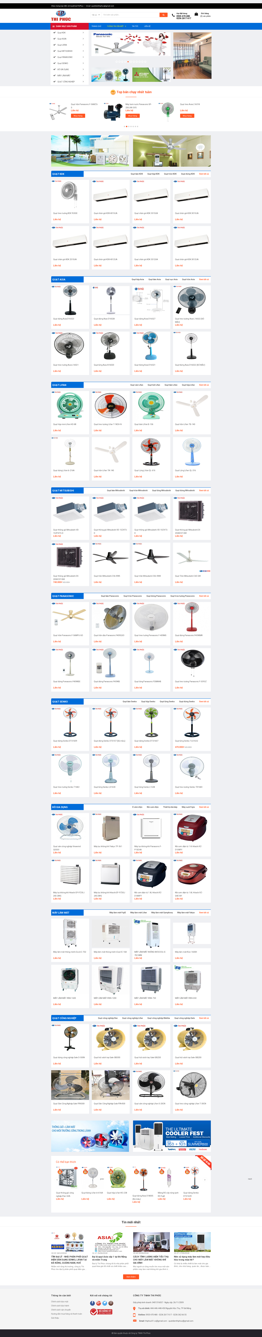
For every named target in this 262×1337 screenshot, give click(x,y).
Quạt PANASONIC (63, 596)
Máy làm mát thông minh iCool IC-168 (110, 952)
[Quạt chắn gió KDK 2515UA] (70, 241)
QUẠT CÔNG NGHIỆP (64, 1018)
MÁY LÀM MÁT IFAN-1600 (64, 998)
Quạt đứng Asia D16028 (104, 319)
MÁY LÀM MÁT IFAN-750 (145, 998)
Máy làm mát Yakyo (186, 912)
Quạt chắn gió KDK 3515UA (146, 213)
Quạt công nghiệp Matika (158, 1018)
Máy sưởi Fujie (188, 807)
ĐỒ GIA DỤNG (60, 807)
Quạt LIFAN (59, 385)
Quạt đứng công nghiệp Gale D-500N (69, 1057)
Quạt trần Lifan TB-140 (185, 424)
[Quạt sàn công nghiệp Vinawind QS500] (70, 828)
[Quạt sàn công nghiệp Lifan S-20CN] (151, 1085)
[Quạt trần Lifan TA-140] (111, 452)
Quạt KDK (58, 174)
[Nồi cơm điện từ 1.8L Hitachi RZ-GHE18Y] (192, 874)
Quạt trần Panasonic (132, 596)
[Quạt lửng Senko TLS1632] (192, 722)
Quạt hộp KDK (153, 174)
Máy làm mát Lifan (138, 912)
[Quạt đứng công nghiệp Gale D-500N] (70, 1039)
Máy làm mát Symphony (162, 912)
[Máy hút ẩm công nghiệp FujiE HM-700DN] (194, 1178)
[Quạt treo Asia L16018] (167, 112)
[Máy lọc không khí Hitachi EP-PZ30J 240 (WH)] (70, 874)
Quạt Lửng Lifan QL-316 (185, 470)
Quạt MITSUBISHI (63, 490)
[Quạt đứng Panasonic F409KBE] (70, 663)
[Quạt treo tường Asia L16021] (70, 346)
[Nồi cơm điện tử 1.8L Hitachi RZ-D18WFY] (151, 874)
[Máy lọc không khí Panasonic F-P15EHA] (151, 828)
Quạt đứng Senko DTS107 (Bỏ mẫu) (109, 741)
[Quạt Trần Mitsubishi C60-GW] (192, 557)
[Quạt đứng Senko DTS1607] (151, 722)
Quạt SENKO (60, 701)
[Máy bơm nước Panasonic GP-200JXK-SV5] (113, 112)
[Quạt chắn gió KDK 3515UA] (151, 195)
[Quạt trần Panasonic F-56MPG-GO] (70, 617)
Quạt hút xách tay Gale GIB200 (188, 1057)
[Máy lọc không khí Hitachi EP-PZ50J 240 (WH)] (111, 874)
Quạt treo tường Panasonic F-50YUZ (191, 681)
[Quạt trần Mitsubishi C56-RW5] (111, 557)
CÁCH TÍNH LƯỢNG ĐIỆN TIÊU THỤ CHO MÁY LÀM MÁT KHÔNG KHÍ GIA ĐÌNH (151, 1259)
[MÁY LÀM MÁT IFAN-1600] (70, 979)
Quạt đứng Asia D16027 (144, 319)
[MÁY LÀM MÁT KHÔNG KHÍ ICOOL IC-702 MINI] (151, 933)
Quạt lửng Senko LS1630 (105, 787)
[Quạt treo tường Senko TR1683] (192, 768)
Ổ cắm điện (137, 807)
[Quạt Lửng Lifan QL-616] (151, 452)
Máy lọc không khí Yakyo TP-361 (108, 846)
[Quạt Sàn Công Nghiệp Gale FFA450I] (111, 1085)
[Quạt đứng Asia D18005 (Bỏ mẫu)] (92, 1179)
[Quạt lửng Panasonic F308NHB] (151, 663)
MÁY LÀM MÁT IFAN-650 (186, 998)
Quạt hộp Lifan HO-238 (66, 1193)
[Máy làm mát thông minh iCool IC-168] (111, 933)
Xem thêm (131, 1277)
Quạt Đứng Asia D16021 (144, 365)
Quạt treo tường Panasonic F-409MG (150, 635)
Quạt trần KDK (170, 174)
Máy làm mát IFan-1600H (186, 952)
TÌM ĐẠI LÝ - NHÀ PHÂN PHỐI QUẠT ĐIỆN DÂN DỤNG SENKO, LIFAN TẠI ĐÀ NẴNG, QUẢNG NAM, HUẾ (69, 1259)
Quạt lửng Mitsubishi (161, 490)
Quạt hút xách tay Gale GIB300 (107, 1057)
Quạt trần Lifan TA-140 (104, 470)
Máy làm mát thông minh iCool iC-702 (69, 952)
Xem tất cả (204, 174)
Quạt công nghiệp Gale (184, 1018)
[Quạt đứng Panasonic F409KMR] (192, 617)
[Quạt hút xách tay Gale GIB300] (111, 1039)
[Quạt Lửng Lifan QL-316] (192, 452)
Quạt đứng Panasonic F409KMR (189, 635)
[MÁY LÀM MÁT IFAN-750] (151, 979)
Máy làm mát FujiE (117, 912)
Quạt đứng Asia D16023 (63, 319)
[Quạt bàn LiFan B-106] (151, 406)
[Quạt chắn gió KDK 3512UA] (151, 241)
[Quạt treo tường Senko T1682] (70, 768)
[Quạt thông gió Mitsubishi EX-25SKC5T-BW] (192, 511)
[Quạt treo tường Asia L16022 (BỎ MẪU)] (192, 300)
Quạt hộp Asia (138, 279)
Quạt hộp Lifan (188, 385)
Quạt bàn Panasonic (110, 596)
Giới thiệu (55, 1318)
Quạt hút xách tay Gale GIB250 (147, 1057)
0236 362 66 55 (180, 1315)
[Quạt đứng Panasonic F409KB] (111, 663)
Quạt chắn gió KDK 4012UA (105, 259)
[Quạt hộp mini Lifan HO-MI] (70, 406)
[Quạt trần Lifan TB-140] (192, 406)
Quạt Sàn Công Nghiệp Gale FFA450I (109, 1104)
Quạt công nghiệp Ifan (108, 1018)
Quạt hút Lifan (154, 385)
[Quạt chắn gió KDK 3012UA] (192, 241)
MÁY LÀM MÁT (60, 912)
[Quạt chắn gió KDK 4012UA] (111, 241)
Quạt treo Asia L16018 (190, 104)
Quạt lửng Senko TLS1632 (186, 741)
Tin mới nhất (131, 1222)
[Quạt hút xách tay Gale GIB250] (151, 1039)
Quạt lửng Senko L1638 (144, 787)
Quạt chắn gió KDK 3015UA (187, 213)
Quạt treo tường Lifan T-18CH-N (108, 424)
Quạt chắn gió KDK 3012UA (187, 259)
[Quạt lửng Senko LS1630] (111, 768)
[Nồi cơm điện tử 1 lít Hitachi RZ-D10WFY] (192, 828)
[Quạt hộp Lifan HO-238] (67, 1178)
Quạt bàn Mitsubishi (116, 490)
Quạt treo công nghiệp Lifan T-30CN (190, 1104)
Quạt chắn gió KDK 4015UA (105, 213)
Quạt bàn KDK (137, 174)
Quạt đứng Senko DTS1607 (146, 741)
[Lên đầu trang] (257, 1331)
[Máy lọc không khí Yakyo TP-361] (111, 828)
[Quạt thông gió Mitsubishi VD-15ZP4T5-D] (70, 511)
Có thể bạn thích (66, 1162)
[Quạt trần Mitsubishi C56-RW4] (151, 557)
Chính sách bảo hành (60, 1306)
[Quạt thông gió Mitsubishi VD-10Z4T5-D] (151, 511)
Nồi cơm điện (153, 807)
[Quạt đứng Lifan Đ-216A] (70, 452)
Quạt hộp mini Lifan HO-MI (64, 424)
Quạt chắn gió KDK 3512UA (146, 259)
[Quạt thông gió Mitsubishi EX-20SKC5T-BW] (70, 557)
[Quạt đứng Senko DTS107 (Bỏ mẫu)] (111, 722)
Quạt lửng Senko (167, 701)
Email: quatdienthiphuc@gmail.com (100, 6)
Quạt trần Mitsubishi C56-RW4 (147, 576)
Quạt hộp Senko (148, 701)
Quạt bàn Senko (130, 701)
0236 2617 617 (183, 18)
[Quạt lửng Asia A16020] (111, 346)
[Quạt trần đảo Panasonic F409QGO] (111, 617)
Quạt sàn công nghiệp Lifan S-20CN (149, 1104)
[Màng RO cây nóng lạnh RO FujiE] (118, 1178)
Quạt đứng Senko (187, 701)
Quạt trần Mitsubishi (138, 490)
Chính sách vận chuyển (61, 1310)
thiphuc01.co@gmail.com (156, 1321)
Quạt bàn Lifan (171, 385)
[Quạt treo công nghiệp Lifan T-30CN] (192, 1085)
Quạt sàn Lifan (136, 385)
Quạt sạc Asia (171, 279)
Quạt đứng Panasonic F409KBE (66, 681)
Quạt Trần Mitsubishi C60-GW (188, 576)
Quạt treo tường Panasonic (182, 596)
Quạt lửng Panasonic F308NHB (147, 681)
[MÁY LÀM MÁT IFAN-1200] (111, 979)
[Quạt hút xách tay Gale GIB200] (192, 1039)
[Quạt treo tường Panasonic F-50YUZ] (192, 663)
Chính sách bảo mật (59, 1302)
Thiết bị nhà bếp (170, 807)
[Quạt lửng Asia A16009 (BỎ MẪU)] (169, 1178)
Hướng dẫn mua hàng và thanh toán (66, 1314)
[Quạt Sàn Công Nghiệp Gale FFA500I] (70, 1085)
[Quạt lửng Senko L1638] (151, 768)
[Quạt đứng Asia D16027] (151, 300)
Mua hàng (78, 116)
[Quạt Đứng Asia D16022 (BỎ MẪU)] (192, 346)
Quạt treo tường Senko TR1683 (189, 787)
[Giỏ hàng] (196, 14)
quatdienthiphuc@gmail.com (181, 1321)
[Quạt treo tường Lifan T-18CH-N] (111, 406)
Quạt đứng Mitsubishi (185, 490)
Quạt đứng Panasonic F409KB (107, 681)
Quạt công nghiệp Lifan (132, 1018)
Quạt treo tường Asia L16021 (66, 365)
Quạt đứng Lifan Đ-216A (64, 470)
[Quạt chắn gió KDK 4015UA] (111, 195)
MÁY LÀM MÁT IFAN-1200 (105, 998)
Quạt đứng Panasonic (156, 596)
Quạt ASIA (58, 279)
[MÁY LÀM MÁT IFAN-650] (192, 979)
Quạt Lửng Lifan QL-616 (144, 470)
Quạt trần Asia (188, 279)
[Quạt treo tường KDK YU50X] (70, 195)
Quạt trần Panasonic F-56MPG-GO (68, 635)
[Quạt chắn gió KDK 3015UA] (192, 195)
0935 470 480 (183, 16)
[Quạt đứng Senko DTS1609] (70, 722)
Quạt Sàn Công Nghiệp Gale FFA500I (69, 1104)
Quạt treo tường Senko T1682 (66, 787)
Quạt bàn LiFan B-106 (143, 424)
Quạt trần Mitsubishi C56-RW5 (107, 576)
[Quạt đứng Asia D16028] (111, 300)
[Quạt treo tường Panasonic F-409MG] (151, 617)
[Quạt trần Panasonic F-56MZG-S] (58, 112)
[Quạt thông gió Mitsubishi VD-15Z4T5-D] (111, 511)
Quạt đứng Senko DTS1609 (65, 741)
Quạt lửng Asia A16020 (104, 365)
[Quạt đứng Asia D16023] (70, 300)
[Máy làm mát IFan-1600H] (192, 933)
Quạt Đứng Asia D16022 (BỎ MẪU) (190, 365)
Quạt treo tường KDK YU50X (65, 213)
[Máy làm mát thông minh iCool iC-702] (70, 933)
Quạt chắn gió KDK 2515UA (65, 259)
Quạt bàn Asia (154, 279)
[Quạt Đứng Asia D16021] (151, 346)
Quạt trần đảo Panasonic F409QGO (109, 635)
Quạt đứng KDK (188, 174)
